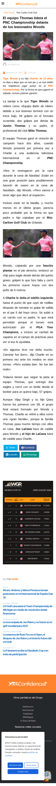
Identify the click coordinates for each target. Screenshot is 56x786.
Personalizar (31, 765)
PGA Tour (8, 12)
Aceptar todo (23, 771)
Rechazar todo (15, 765)
